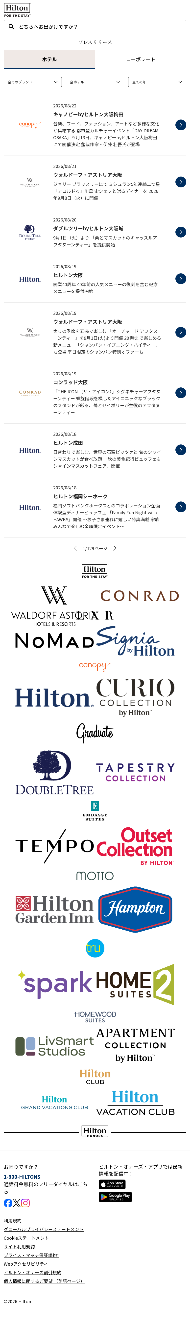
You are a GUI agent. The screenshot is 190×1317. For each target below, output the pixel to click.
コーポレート (141, 59)
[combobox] (102, 26)
